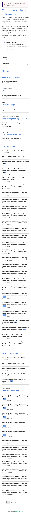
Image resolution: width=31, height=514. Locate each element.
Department (6, 63)
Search (5, 57)
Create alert (9, 49)
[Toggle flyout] (28, 64)
